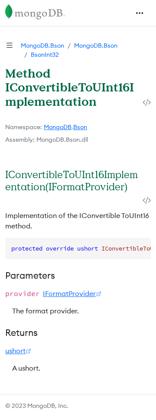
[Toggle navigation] (139, 13)
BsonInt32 (45, 55)
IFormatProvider (69, 293)
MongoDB (58, 127)
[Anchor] (12, 198)
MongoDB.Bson (42, 45)
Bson (80, 127)
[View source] (147, 102)
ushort (15, 350)
